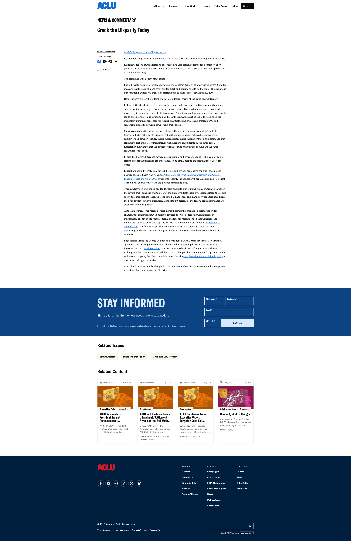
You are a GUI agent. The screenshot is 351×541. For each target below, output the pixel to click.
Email (208, 310)
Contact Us (187, 477)
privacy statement (177, 326)
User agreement (104, 530)
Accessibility (155, 530)
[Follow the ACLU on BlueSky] (139, 483)
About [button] (158, 5)
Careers (186, 471)
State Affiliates (190, 494)
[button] (110, 62)
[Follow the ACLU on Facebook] (100, 483)
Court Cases (213, 477)
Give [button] (246, 5)
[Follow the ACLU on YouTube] (108, 483)
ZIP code (210, 321)
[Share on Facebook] (99, 62)
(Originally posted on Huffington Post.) (144, 52)
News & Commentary (115, 21)
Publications (213, 499)
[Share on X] (105, 62)
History (185, 488)
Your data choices (139, 530)
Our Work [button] (190, 5)
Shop (235, 5)
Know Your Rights (216, 488)
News (206, 5)
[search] (250, 526)
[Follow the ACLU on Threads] (131, 483)
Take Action (221, 5)
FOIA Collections (216, 483)
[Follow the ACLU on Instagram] (116, 483)
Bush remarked (152, 248)
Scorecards (213, 505)
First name (210, 299)
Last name (231, 299)
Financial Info (189, 483)
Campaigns (213, 471)
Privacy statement (121, 530)
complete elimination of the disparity (203, 256)
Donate (240, 471)
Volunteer (242, 488)
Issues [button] (173, 5)
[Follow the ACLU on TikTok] (123, 483)
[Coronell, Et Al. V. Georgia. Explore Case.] (236, 411)
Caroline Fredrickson (106, 52)
